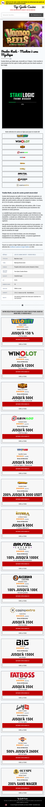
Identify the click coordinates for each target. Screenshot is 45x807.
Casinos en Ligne (29, 800)
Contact (26, 802)
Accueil (6, 800)
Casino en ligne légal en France (16, 800)
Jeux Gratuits (37, 800)
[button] (43, 7)
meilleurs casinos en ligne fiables (19, 247)
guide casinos (20, 802)
